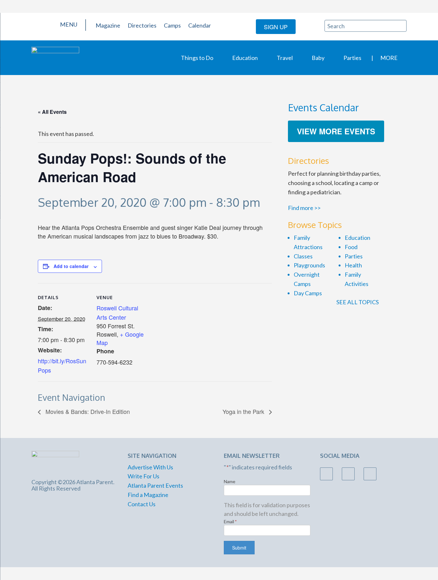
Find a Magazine (148, 494)
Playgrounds (309, 265)
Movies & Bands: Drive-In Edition (87, 411)
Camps (172, 25)
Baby (318, 57)
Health (353, 265)
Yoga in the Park (244, 411)
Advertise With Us (150, 467)
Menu (68, 24)
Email (230, 521)
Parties (352, 57)
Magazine (108, 25)
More (389, 57)
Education (245, 57)
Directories (142, 25)
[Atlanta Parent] (55, 57)
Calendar (199, 25)
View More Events (336, 131)
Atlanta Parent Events (155, 485)
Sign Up (276, 26)
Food (351, 246)
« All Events (52, 111)
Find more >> (304, 207)
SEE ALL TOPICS (358, 302)
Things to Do (197, 57)
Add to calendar (71, 266)
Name (229, 481)
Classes (303, 256)
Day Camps (308, 293)
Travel (285, 57)
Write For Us (143, 476)
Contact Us (142, 504)
